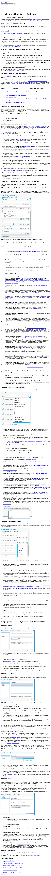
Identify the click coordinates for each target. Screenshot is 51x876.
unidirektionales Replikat (41, 441)
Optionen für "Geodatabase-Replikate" (35, 367)
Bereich (35, 19)
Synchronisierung (7, 76)
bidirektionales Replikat (29, 441)
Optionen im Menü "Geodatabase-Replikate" (29, 292)
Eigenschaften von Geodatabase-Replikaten (15, 70)
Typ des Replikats (11, 661)
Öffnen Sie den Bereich (12, 33)
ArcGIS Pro (3, 2)
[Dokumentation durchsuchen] (14, 4)
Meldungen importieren (24, 346)
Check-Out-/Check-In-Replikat (27, 297)
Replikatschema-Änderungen (9, 122)
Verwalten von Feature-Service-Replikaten (12, 872)
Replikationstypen (12, 298)
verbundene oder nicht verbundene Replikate (37, 81)
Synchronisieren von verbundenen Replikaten (35, 91)
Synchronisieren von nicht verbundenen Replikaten (37, 98)
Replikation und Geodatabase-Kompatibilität (12, 867)
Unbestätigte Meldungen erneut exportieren (37, 355)
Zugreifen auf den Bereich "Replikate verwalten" (13, 863)
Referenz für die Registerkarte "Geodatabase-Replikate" (12, 46)
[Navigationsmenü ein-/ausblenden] (6, 2)
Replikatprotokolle (7, 504)
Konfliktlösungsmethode (17, 303)
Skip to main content (5, 1)
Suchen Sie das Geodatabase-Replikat (11, 172)
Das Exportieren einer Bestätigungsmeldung (32, 336)
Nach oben (3, 874)
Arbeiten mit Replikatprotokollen (10, 870)
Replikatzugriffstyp (13, 663)
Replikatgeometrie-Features (13, 743)
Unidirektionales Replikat (11, 297)
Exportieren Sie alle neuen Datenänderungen (36, 328)
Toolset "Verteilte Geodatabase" (11, 128)
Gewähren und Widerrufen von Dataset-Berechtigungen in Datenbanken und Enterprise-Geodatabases (26, 585)
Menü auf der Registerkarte (35, 127)
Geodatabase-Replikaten (7, 20)
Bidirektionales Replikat (45, 296)
